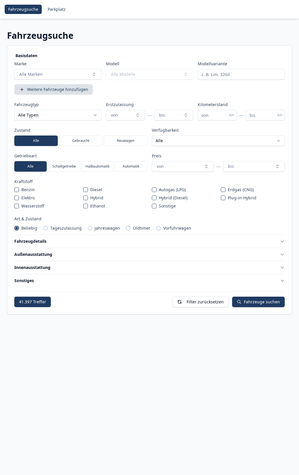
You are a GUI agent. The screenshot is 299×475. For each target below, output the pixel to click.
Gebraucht (80, 140)
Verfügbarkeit (165, 130)
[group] (80, 141)
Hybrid (96, 197)
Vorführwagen (177, 228)
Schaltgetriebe (64, 166)
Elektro (28, 197)
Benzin (28, 189)
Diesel (96, 189)
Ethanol (97, 206)
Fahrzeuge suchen (262, 302)
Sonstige (167, 206)
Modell (112, 63)
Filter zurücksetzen (205, 302)
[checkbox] (16, 189)
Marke (20, 63)
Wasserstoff (32, 206)
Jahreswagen (107, 228)
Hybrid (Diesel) (173, 197)
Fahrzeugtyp (26, 104)
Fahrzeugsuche (23, 9)
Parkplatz (57, 9)
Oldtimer (141, 228)
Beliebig (29, 228)
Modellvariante (212, 63)
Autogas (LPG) (172, 189)
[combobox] (57, 74)
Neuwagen (125, 140)
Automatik (131, 166)
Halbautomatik (97, 166)
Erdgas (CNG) (241, 189)
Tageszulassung (66, 228)
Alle (36, 140)
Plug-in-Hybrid (242, 197)
